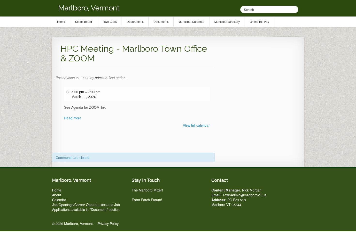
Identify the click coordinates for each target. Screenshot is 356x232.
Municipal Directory (227, 21)
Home (56, 190)
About (56, 194)
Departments (135, 21)
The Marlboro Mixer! (147, 190)
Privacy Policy (108, 223)
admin (99, 77)
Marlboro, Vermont (89, 8)
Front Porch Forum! (147, 199)
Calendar (59, 199)
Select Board (83, 21)
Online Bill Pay (259, 21)
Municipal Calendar (191, 21)
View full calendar (196, 125)
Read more (72, 118)
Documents (161, 21)
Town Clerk (109, 21)
